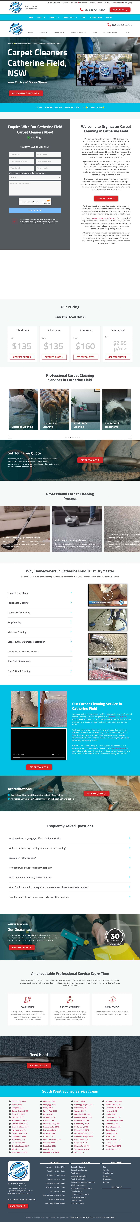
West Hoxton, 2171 (19, 1152)
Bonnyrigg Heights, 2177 (83, 1104)
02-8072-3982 (59, 1199)
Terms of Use (74, 1217)
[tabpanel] (33, 409)
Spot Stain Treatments (19, 661)
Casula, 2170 (48, 1114)
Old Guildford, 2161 (81, 1139)
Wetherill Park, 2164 (51, 1152)
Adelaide (50, 1171)
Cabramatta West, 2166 (115, 1107)
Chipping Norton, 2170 (83, 1117)
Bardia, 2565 (17, 1104)
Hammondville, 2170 (51, 1127)
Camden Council (118, 748)
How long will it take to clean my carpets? (30, 868)
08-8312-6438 (59, 1171)
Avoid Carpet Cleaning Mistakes (70, 540)
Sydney (50, 1199)
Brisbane (50, 1175)
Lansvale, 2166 (49, 1133)
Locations (54, 1162)
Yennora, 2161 (79, 1152)
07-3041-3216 (59, 1175)
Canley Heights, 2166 (20, 1111)
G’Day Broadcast (109, 1217)
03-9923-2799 (59, 1167)
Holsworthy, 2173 (19, 1130)
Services (53, 17)
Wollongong (49, 1203)
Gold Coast (49, 1183)
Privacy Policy (87, 1217)
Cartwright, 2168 (18, 1114)
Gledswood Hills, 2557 (51, 1123)
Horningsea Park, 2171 (51, 1130)
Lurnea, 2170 (48, 1136)
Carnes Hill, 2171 (80, 1111)
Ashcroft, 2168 (49, 1101)
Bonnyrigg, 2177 (49, 1104)
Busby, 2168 (48, 1107)
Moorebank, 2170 (18, 1139)
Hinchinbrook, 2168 (113, 1127)
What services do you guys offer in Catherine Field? (35, 838)
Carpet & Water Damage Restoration (26, 642)
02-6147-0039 (59, 1179)
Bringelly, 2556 (18, 1107)
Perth (51, 1191)
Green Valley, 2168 (81, 1123)
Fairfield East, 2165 (81, 1120)
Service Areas (68, 17)
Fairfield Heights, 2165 (114, 1120)
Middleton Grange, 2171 (83, 1136)
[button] (104, 70)
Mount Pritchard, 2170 (51, 1139)
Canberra (50, 1179)
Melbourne (49, 1167)
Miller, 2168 (110, 1136)
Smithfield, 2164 (49, 1146)
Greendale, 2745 (112, 1123)
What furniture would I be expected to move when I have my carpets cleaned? (49, 887)
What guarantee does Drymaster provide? (30, 877)
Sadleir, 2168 (111, 1142)
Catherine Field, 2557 (82, 1114)
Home (31, 17)
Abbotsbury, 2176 (19, 1101)
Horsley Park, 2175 (81, 1130)
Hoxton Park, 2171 (113, 1130)
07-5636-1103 (59, 1183)
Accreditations (96, 17)
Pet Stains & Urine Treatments (23, 651)
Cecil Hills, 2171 (18, 1117)
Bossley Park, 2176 (113, 1104)
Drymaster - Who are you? (22, 858)
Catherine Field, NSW (117, 717)
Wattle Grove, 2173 (113, 1149)
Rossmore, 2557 (80, 1142)
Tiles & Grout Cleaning (19, 671)
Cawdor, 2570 (111, 1114)
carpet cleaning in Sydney (104, 218)
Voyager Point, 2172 (113, 1146)
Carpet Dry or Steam (18, 593)
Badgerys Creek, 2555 (114, 1101)
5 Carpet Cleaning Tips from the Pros (21, 537)
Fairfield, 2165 (48, 1120)
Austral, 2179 (79, 1101)
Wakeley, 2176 (17, 1149)
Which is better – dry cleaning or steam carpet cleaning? (37, 848)
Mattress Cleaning (17, 632)
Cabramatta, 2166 (81, 1107)
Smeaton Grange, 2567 (20, 1146)
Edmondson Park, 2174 (21, 1120)
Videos (109, 17)
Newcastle (49, 1187)
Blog (83, 17)
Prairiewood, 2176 (19, 1142)
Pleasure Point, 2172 (113, 1139)
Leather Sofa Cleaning (19, 612)
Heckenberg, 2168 (81, 1127)
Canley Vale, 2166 (50, 1111)
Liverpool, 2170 (111, 1133)
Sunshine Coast (48, 1195)
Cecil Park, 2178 (49, 1117)
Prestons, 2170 (49, 1142)
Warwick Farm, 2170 (82, 1149)
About (39, 17)
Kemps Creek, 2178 (19, 1133)
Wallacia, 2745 (48, 1149)
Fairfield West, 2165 (20, 1123)
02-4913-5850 (59, 1187)
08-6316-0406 (59, 1191)
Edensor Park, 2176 (113, 1117)
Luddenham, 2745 (19, 1136)
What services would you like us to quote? (27, 173)
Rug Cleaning (14, 622)
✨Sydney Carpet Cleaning (22, 43)
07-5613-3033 (59, 1195)
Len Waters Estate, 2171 (83, 1133)
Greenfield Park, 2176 (20, 1127)
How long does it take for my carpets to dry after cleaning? (39, 897)
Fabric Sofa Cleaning (18, 603)
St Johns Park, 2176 (81, 1146)
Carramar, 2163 (111, 1111)
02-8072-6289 (59, 1203)
